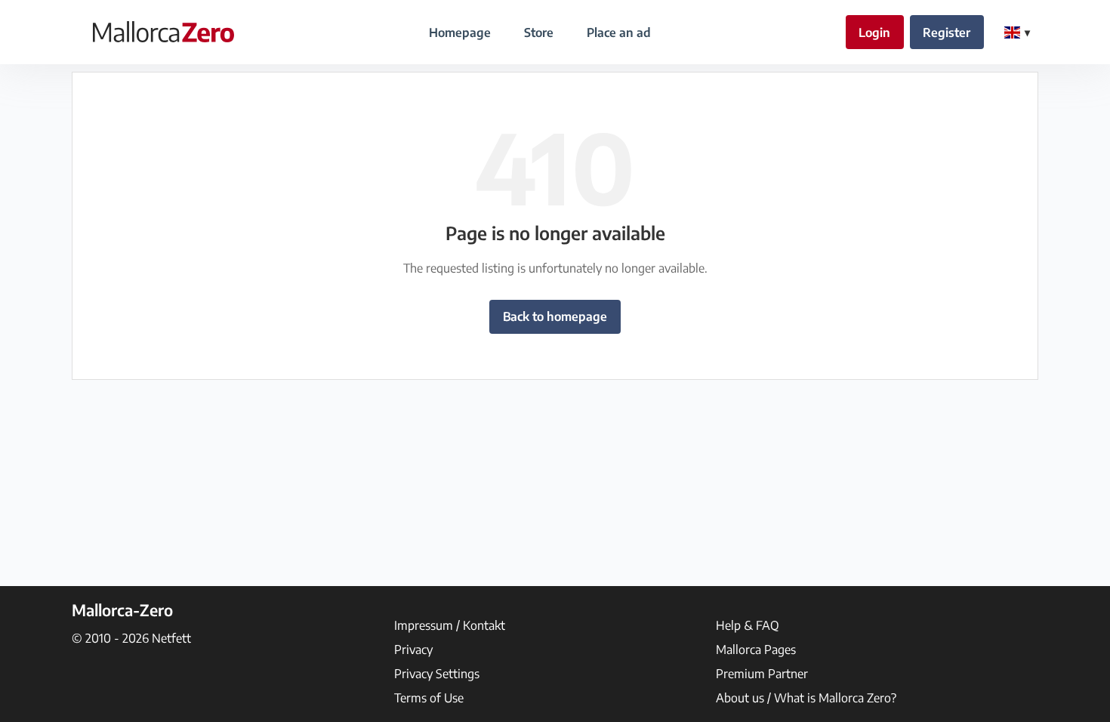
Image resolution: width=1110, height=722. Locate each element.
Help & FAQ (747, 625)
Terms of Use (429, 697)
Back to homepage (555, 316)
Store (538, 32)
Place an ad (619, 32)
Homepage (460, 32)
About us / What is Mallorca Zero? (806, 697)
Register (946, 32)
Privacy (413, 649)
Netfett (171, 638)
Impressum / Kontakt (449, 625)
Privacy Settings (436, 673)
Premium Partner (762, 673)
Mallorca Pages (756, 649)
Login (874, 32)
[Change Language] (1017, 32)
